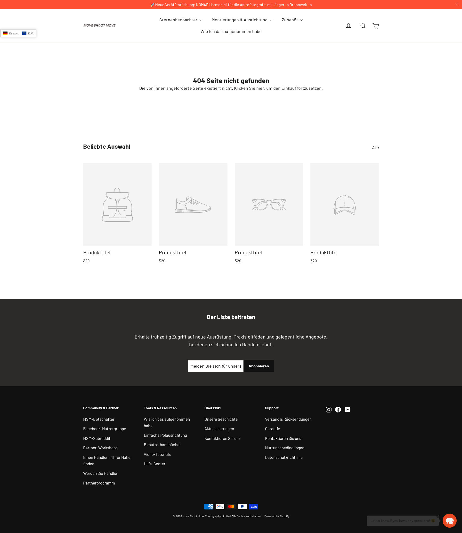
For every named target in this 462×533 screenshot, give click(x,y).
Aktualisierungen (219, 428)
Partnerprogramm (99, 482)
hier (260, 88)
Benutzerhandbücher (162, 444)
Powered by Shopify (276, 516)
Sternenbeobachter (178, 19)
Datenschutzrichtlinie (284, 457)
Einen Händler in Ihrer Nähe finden (106, 460)
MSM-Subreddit (96, 438)
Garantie (272, 428)
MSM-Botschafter (98, 419)
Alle (375, 147)
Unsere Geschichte (221, 419)
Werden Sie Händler (100, 473)
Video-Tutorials (157, 454)
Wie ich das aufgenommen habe (231, 31)
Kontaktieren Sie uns (222, 438)
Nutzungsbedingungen (284, 447)
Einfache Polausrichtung (165, 435)
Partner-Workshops (100, 447)
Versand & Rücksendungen (288, 419)
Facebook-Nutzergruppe (104, 428)
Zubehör (290, 19)
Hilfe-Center (154, 463)
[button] (18, 33)
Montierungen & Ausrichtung (240, 19)
